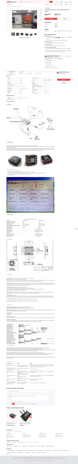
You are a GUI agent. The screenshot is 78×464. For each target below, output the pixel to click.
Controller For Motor (49, 450)
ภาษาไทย (54, 458)
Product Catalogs (19, 431)
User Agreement (44, 460)
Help (55, 4)
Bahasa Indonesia (64, 458)
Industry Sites (44, 457)
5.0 (60, 73)
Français (27, 458)
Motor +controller (8, 435)
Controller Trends (34, 452)
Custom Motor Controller (57, 450)
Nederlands (40, 458)
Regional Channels (49, 457)
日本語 (49, 458)
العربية (44, 458)
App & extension (60, 4)
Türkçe (56, 458)
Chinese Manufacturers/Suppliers (28, 457)
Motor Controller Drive (20, 452)
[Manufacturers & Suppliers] (11, 2)
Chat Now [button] (65, 18)
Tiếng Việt (59, 458)
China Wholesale (35, 457)
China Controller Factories (10, 450)
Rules (71, 4)
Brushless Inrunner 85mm (58, 435)
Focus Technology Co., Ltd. (33, 460)
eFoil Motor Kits (8, 433)
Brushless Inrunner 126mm (26, 436)
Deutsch (37, 458)
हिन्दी (51, 458)
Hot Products (17, 457)
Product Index (54, 457)
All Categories (10, 4)
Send (13, 403)
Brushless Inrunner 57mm (58, 433)
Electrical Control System (18, 6)
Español (21, 458)
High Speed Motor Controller (11, 452)
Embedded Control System (50, 446)
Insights (62, 457)
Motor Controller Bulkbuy (41, 452)
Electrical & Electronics (11, 6)
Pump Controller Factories (40, 450)
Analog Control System (32, 446)
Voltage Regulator (24, 446)
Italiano (34, 458)
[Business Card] (70, 75)
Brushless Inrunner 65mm (26, 435)
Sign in (71, 2)
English (18, 458)
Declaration (48, 460)
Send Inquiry (51, 18)
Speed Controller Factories (31, 450)
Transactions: (58, 58)
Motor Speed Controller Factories (21, 450)
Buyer (51, 4)
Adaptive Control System (41, 446)
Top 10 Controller (27, 452)
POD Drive (24, 433)
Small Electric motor (42, 433)
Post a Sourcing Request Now (31, 403)
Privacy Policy (52, 460)
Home (7, 6)
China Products (21, 457)
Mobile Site (58, 457)
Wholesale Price (40, 457)
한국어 (46, 458)
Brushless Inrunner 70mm (42, 435)
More (7, 454)
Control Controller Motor (65, 450)
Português (24, 458)
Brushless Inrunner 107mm (10, 436)
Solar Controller (9, 446)
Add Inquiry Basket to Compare (25, 37)
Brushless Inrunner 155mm (43, 436)
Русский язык (31, 458)
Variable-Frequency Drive (16, 446)
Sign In (46, 67)
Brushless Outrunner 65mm (59, 436)
